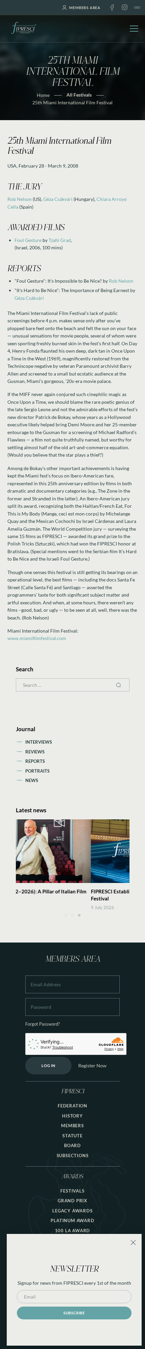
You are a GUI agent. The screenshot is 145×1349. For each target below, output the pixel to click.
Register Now (92, 1065)
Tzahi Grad (60, 240)
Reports (35, 761)
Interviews (38, 742)
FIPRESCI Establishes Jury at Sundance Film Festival (66, 894)
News (31, 780)
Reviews (35, 751)
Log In (48, 1065)
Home (43, 95)
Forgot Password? (42, 1024)
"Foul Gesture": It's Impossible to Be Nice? (58, 281)
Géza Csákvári (57, 199)
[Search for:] (72, 685)
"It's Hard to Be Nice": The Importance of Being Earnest (71, 290)
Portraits (37, 771)
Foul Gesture (27, 240)
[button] (65, 915)
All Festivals (79, 95)
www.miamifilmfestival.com (36, 638)
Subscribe (74, 1313)
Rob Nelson (19, 199)
